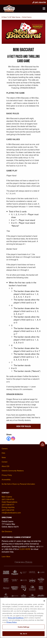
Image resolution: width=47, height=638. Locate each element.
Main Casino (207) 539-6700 (8, 498)
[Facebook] (9, 439)
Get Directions (7, 531)
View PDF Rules (23, 426)
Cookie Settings (23, 627)
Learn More (6, 556)
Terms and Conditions (16, 618)
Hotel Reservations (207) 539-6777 (9, 503)
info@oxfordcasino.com (11, 512)
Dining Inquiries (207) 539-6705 (8, 508)
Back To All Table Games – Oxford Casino (17, 17)
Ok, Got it (23, 633)
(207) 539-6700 (40, 2)
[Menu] (44, 8)
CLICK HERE (24, 549)
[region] (23, 618)
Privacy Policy (12, 622)
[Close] (44, 600)
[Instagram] (13, 439)
